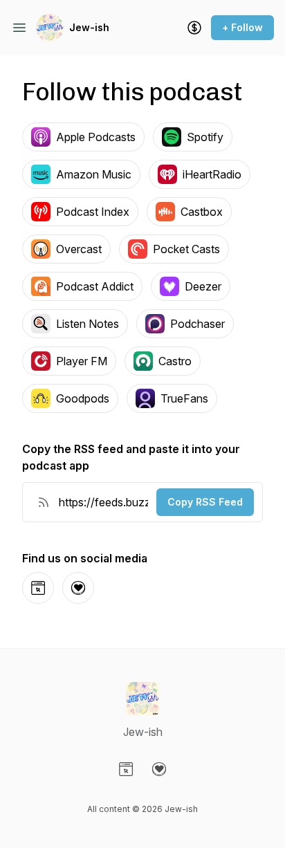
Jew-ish (89, 27)
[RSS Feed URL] (43, 502)
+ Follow (242, 27)
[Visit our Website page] (126, 769)
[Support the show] (194, 27)
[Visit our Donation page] (159, 769)
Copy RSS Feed (205, 502)
